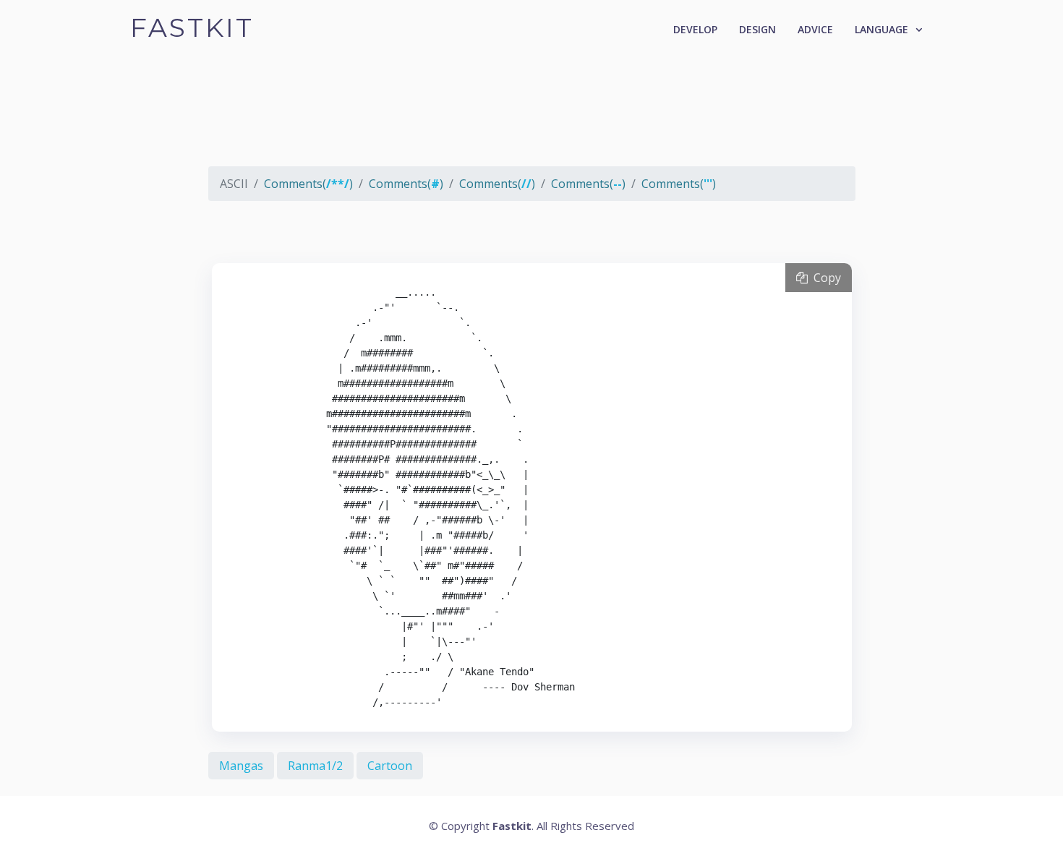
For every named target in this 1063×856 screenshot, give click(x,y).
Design (757, 29)
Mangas (241, 766)
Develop (695, 29)
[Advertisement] (532, 119)
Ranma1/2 (315, 766)
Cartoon (389, 766)
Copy (824, 278)
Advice (815, 29)
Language (881, 29)
